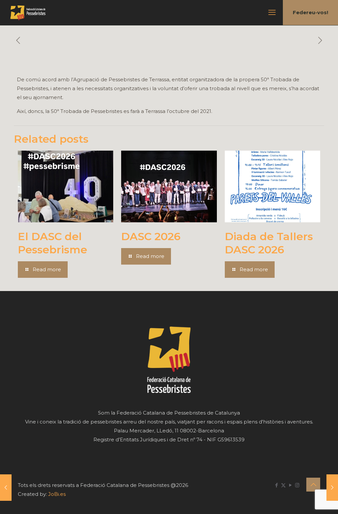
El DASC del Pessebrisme (52, 243)
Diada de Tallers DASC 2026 (269, 243)
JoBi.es (57, 494)
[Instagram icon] (297, 485)
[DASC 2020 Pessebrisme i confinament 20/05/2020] (332, 487)
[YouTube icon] (290, 485)
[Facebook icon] (276, 485)
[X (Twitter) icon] (283, 485)
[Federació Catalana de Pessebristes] (28, 12)
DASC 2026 (151, 236)
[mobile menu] (272, 12)
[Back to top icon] (313, 485)
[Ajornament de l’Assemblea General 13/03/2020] (6, 487)
